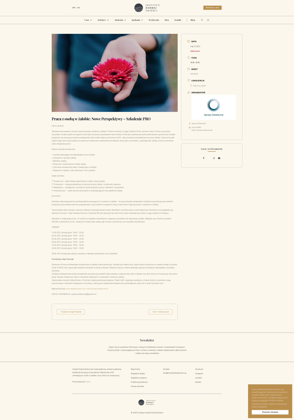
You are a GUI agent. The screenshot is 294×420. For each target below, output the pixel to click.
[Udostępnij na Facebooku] (203, 158)
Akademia (119, 20)
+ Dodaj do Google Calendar (70, 312)
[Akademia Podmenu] (125, 20)
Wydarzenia (154, 20)
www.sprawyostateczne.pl (97, 289)
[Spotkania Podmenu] (142, 20)
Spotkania (136, 20)
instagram (199, 373)
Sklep (192, 20)
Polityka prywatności (139, 382)
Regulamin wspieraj (138, 378)
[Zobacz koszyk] (208, 20)
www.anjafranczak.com (75, 289)
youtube (198, 378)
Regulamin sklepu (138, 373)
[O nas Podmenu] (91, 20)
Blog (167, 20)
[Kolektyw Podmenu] (108, 20)
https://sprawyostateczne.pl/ (202, 130)
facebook (199, 369)
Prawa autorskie (137, 386)
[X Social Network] (208, 158)
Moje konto (135, 369)
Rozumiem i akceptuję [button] (270, 412)
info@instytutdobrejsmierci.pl (174, 373)
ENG (74, 8)
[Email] (219, 158)
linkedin (198, 382)
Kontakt (178, 20)
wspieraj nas (212, 8)
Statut (88, 382)
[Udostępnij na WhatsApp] (214, 158)
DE (78, 8)
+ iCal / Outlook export (160, 312)
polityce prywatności (260, 400)
